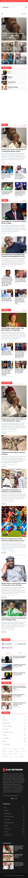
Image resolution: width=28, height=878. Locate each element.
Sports (4, 30)
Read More (4, 433)
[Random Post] (22, 13)
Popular (15, 754)
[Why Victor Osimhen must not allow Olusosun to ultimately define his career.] (7, 169)
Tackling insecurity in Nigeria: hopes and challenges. (7, 47)
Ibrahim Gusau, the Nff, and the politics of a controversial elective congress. (13, 35)
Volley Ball (22, 756)
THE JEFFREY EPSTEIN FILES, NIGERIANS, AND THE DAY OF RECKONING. (20, 280)
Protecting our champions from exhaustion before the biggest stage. (7, 192)
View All (25, 125)
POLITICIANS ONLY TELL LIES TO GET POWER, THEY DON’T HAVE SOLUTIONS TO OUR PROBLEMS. (6, 372)
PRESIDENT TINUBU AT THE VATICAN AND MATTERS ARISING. (20, 371)
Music (23, 751)
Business (5, 217)
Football (4, 751)
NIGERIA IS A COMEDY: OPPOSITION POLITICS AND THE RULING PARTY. (6, 299)
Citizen (10, 748)
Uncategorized (6, 485)
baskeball (4, 748)
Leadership (17, 751)
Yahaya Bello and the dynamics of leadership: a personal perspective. (20, 46)
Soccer (20, 754)
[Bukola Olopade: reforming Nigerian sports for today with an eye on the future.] (21, 169)
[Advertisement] (14, 109)
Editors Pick (16, 748)
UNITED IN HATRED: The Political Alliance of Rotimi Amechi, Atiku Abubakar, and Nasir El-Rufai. (20, 300)
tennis (16, 756)
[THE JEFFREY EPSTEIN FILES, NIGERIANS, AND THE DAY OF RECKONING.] (21, 274)
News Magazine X (20, 875)
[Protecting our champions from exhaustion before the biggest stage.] (7, 186)
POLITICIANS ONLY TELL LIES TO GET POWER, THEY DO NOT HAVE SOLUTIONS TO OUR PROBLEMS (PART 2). (20, 354)
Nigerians (4, 754)
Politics (5, 200)
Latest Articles (7, 383)
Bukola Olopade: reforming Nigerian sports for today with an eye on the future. (20, 57)
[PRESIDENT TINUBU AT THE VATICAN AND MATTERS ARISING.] (21, 365)
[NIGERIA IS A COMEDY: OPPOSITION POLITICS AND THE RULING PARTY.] (7, 293)
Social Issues (5, 324)
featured (23, 748)
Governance (5, 448)
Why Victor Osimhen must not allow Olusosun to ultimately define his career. (7, 57)
